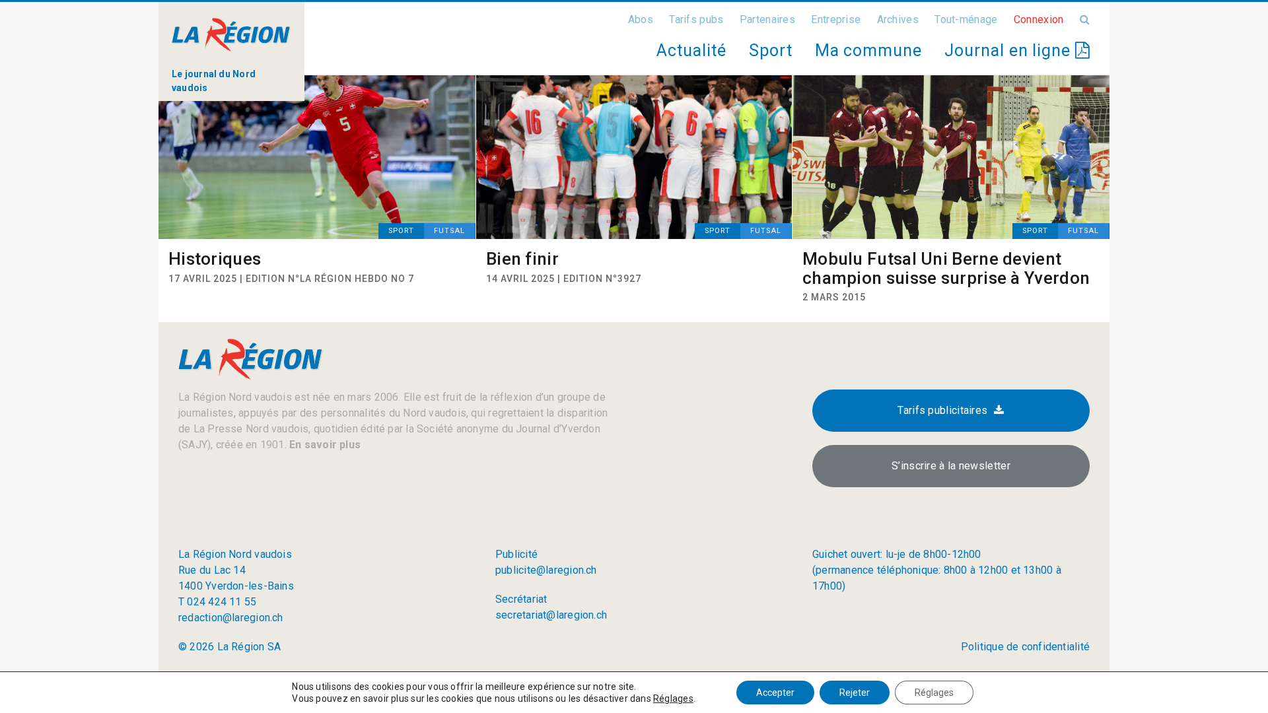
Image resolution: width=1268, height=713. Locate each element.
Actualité (691, 50)
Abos (640, 19)
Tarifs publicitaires (942, 410)
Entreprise (836, 19)
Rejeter (854, 692)
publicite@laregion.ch (546, 570)
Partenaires (767, 19)
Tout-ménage (965, 19)
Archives (898, 19)
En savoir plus (324, 444)
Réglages (673, 698)
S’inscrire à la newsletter (951, 465)
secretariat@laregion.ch (551, 615)
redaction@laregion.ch (230, 617)
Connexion (1039, 19)
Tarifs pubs (696, 19)
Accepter (775, 692)
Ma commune (868, 50)
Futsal (449, 230)
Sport (770, 50)
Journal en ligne (1009, 50)
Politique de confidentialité (1025, 646)
